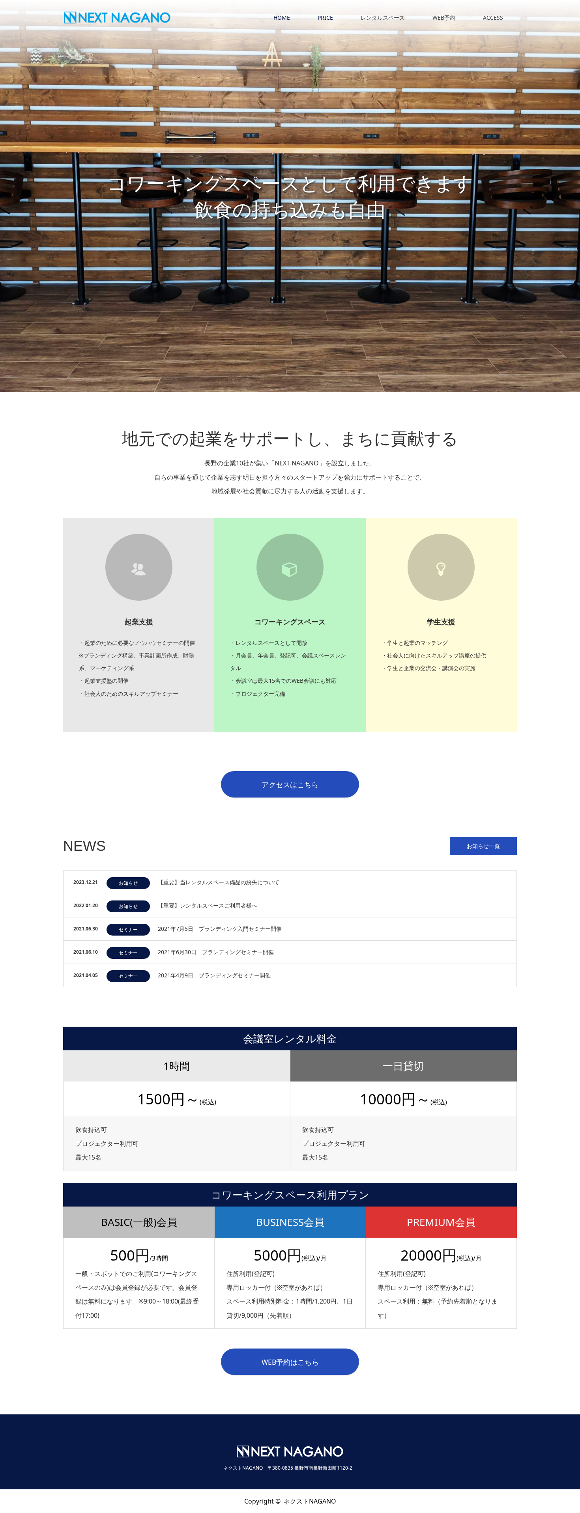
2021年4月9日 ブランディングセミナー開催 (214, 975)
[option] (290, 196)
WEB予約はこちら (290, 1362)
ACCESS (493, 17)
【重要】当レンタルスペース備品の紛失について (218, 882)
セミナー (128, 929)
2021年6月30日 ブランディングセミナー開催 (216, 952)
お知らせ (128, 883)
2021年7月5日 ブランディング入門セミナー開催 (220, 928)
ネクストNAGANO (310, 1501)
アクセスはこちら (290, 784)
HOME (281, 17)
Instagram (69, 1501)
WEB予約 (443, 17)
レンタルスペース (383, 17)
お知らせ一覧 (483, 846)
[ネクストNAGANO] (171, 18)
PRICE (325, 17)
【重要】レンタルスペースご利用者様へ (207, 905)
